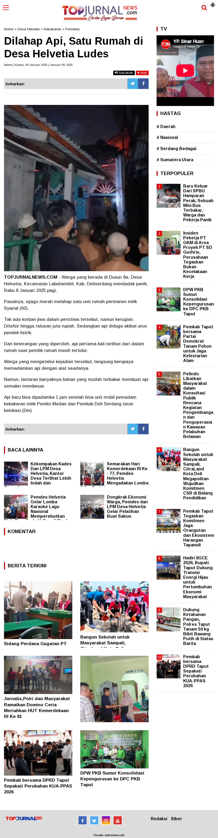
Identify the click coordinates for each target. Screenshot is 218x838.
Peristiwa (72, 29)
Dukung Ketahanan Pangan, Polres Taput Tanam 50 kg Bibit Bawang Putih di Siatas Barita (198, 626)
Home (8, 29)
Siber (176, 818)
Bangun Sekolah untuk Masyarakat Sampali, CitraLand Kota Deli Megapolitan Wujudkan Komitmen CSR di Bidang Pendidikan (198, 473)
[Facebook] (143, 83)
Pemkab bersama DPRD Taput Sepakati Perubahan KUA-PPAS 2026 (38, 786)
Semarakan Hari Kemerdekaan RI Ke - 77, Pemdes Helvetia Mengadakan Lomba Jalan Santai (114, 476)
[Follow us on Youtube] (117, 820)
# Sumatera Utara (175, 160)
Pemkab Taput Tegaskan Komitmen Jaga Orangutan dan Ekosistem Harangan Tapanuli (198, 528)
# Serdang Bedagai (176, 148)
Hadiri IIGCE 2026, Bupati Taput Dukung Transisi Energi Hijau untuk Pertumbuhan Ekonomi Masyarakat (198, 577)
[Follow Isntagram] (106, 820)
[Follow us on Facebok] (82, 820)
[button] (212, 2)
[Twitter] (132, 83)
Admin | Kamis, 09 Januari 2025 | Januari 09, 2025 (38, 64)
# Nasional (167, 137)
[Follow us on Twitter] (94, 820)
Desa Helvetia (29, 29)
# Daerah (166, 126)
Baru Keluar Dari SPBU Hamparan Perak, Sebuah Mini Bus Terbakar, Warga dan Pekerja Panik (198, 203)
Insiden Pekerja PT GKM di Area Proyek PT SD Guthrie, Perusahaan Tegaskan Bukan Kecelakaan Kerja (197, 255)
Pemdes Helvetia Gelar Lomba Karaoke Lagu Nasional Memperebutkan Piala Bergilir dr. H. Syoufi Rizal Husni (35, 511)
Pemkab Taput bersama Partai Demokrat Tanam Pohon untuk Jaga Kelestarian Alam (198, 344)
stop (143, 73)
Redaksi (159, 818)
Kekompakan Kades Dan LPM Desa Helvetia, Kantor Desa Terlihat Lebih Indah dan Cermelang (38, 476)
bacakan (125, 73)
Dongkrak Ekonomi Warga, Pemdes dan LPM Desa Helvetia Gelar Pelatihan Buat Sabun (127, 506)
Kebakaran (52, 29)
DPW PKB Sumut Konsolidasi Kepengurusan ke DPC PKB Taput (112, 779)
